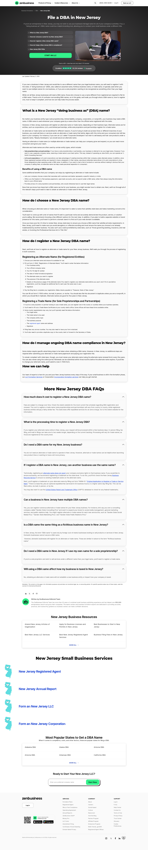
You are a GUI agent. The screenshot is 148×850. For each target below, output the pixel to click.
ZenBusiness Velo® (68, 815)
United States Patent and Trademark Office (61, 490)
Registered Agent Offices (96, 829)
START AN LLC (50, 55)
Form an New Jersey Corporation (42, 724)
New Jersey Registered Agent (40, 671)
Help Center (117, 807)
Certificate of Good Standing (71, 826)
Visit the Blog (92, 815)
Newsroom (91, 813)
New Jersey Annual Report (37, 689)
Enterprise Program (94, 824)
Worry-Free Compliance (70, 807)
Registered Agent (68, 804)
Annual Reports (67, 813)
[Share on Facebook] (33, 594)
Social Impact (92, 807)
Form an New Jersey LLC (36, 706)
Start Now (92, 782)
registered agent (35, 323)
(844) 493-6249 (105, 3)
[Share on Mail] (37, 594)
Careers (90, 804)
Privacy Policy (118, 815)
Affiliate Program (93, 821)
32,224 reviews (77, 68)
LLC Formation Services (34, 377)
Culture (90, 810)
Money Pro (66, 818)
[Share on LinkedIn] (26, 594)
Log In (116, 3)
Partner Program (93, 818)
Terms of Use (118, 813)
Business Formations (27, 10)
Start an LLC (127, 3)
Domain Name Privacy (69, 829)
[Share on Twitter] (30, 594)
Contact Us (117, 810)
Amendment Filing (68, 824)
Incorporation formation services (66, 377)
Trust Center (118, 818)
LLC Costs (66, 821)
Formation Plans (67, 802)
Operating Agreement (69, 810)
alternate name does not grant (54, 473)
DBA (36, 10)
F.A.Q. (115, 804)
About (90, 802)
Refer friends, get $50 (95, 826)
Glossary (116, 821)
